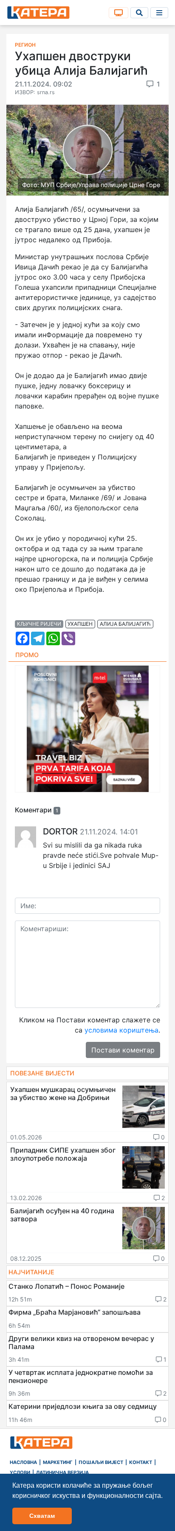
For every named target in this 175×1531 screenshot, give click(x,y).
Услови (20, 1472)
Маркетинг (58, 1462)
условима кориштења (121, 1030)
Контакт (140, 1462)
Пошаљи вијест (101, 1462)
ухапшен (80, 624)
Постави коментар (123, 1050)
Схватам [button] (42, 1515)
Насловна (23, 1462)
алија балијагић (125, 624)
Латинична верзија (62, 1472)
